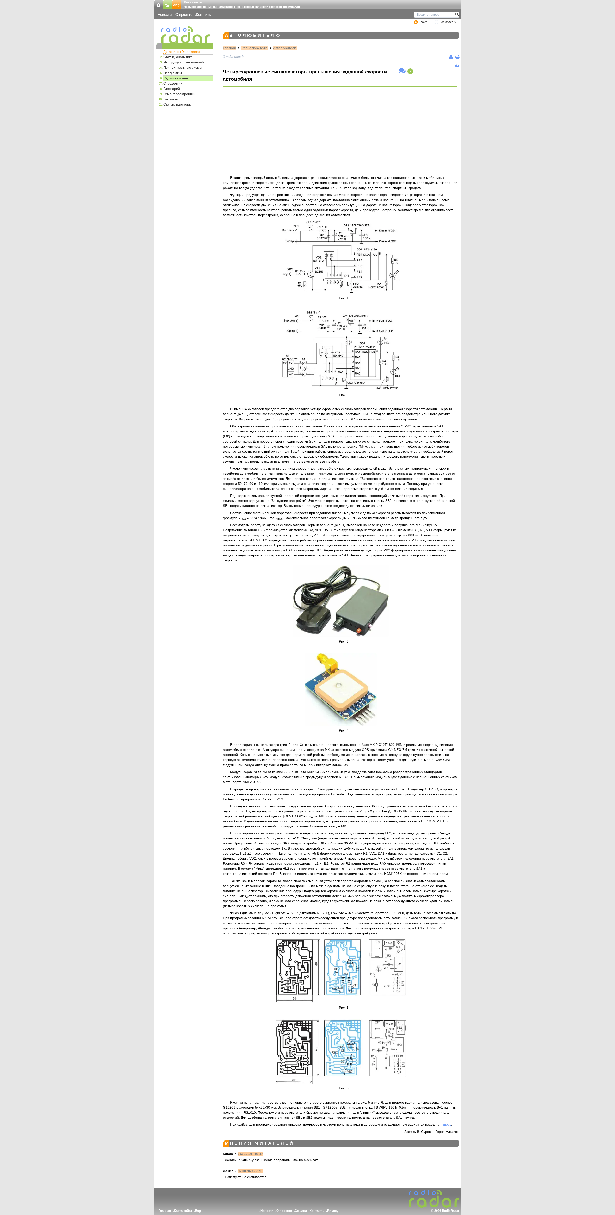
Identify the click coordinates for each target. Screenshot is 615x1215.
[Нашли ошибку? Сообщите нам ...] (451, 57)
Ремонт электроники (179, 94)
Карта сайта (183, 1211)
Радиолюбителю (176, 78)
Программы (172, 73)
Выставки (170, 99)
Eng (198, 1211)
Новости (165, 14)
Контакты (204, 14)
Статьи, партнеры (177, 104)
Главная (229, 48)
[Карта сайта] (167, 4)
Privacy (332, 1211)
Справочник (172, 83)
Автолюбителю (285, 48)
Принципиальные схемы (182, 67)
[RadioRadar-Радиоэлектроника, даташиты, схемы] (158, 4)
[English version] (176, 4)
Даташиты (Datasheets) (181, 52)
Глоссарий (171, 89)
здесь (447, 1124)
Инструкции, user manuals (183, 62)
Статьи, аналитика (177, 57)
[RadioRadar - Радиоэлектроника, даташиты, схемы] (184, 34)
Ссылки (301, 1211)
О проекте (183, 14)
